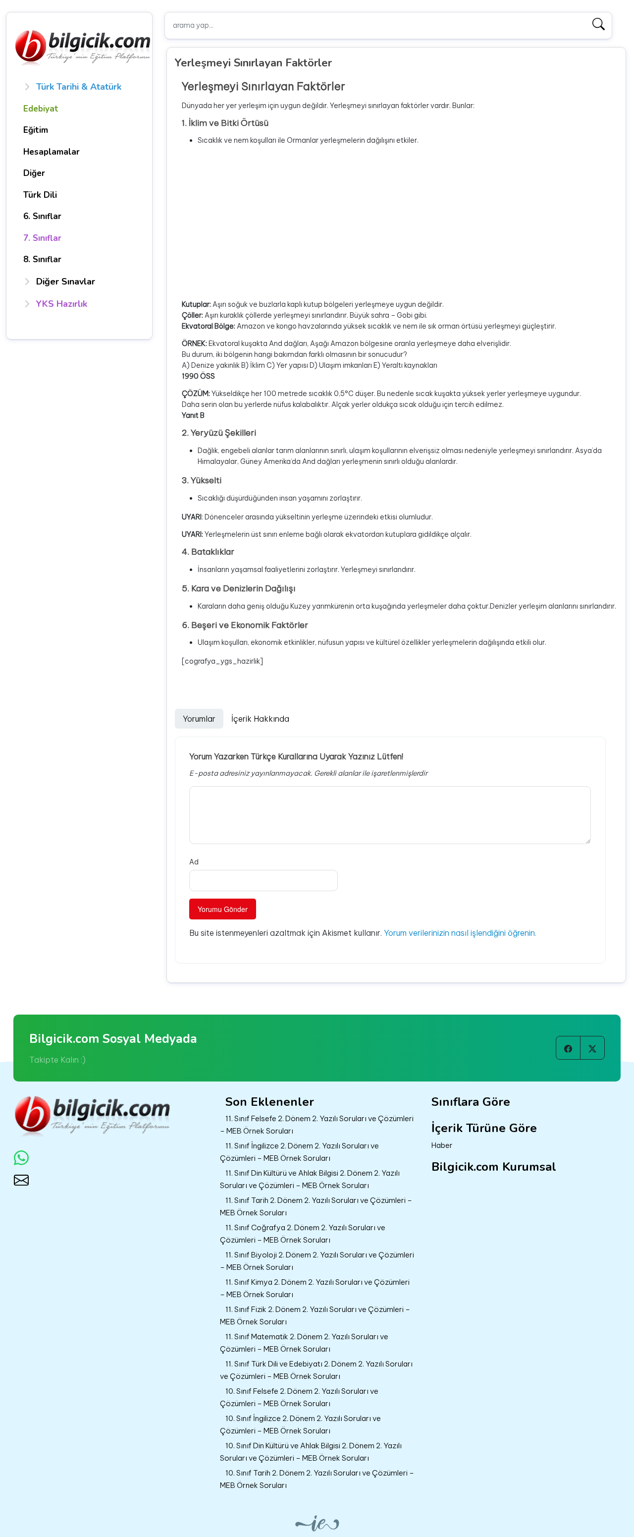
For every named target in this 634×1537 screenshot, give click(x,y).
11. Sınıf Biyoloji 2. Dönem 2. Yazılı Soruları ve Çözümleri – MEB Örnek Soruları (317, 1261)
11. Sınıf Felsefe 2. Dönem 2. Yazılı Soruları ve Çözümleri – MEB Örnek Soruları (317, 1125)
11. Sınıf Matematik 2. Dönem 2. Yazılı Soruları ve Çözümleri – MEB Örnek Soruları (304, 1343)
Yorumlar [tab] (199, 719)
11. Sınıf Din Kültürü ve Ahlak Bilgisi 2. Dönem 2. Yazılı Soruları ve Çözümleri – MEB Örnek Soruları (310, 1179)
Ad (194, 861)
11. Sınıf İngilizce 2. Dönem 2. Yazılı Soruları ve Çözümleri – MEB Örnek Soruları (299, 1152)
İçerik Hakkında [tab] (260, 719)
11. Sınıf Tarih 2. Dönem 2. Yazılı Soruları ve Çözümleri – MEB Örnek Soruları (316, 1206)
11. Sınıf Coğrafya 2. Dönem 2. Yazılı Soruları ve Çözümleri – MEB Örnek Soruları (302, 1234)
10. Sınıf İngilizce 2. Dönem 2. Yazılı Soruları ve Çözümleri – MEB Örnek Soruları (300, 1424)
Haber (442, 1145)
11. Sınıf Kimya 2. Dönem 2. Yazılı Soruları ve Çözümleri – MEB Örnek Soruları (315, 1288)
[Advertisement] (400, 223)
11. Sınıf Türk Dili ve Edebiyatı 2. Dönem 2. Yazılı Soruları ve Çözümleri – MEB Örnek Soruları (316, 1370)
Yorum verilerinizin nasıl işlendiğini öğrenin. (460, 933)
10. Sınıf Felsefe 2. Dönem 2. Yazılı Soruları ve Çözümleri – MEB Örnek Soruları (299, 1397)
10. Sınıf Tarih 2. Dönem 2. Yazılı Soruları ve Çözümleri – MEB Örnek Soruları (317, 1479)
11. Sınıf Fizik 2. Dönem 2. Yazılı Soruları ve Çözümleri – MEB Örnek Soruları (315, 1315)
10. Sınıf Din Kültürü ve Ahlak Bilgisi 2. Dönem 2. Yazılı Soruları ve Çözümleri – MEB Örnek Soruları (311, 1452)
